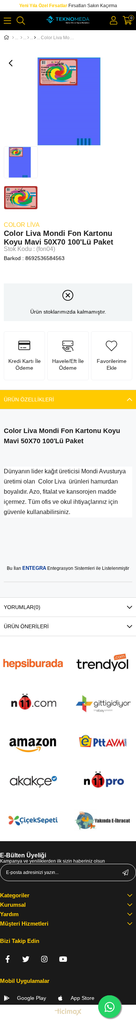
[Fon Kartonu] (35, 37)
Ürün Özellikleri (29, 399)
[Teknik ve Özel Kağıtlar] (28, 37)
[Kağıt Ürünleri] (21, 37)
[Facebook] (7, 959)
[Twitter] (26, 959)
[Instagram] (44, 959)
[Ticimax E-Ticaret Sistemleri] (68, 1012)
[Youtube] (63, 959)
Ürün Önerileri (26, 626)
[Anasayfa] (13, 37)
